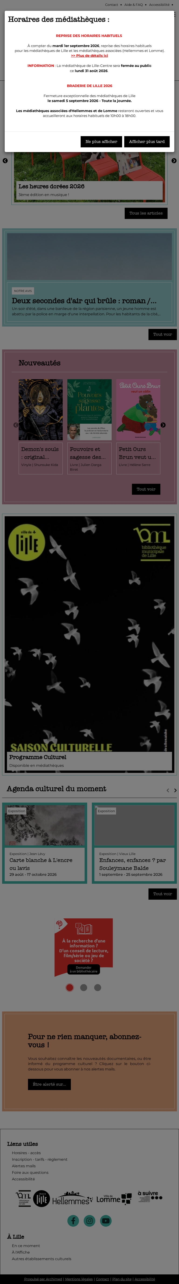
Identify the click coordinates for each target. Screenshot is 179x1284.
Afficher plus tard (147, 141)
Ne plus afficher (101, 141)
